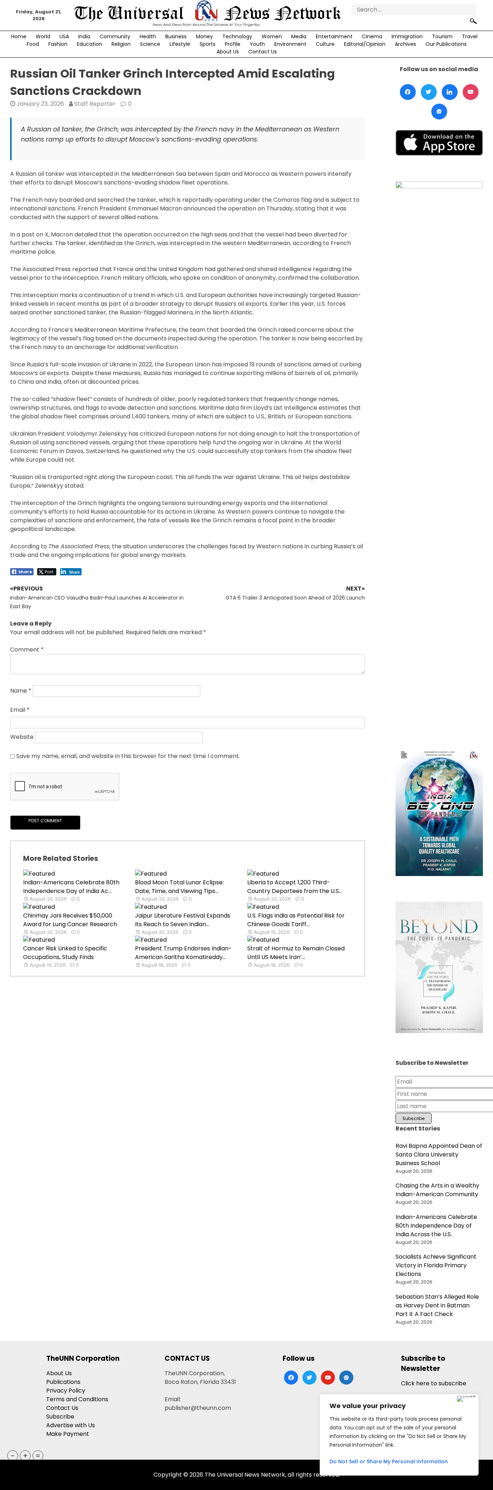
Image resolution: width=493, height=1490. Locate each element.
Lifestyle (180, 44)
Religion (121, 44)
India (84, 36)
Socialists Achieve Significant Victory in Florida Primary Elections (436, 1265)
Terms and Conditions (77, 1399)
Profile (232, 44)
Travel (469, 36)
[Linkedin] (449, 92)
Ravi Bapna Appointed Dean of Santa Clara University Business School (439, 1154)
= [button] (37, 1456)
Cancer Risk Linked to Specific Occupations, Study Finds (65, 952)
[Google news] (439, 111)
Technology (237, 36)
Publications (63, 1382)
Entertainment (334, 36)
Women (272, 36)
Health (148, 36)
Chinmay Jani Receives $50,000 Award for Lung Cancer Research (70, 919)
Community (115, 36)
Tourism (442, 36)
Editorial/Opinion (364, 44)
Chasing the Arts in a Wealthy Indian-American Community (437, 1189)
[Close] (466, 1399)
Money (204, 36)
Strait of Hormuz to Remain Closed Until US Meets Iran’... (296, 952)
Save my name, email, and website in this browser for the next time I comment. (128, 756)
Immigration (407, 36)
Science (150, 44)
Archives (405, 44)
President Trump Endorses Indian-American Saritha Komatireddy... (183, 952)
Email (20, 710)
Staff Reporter (94, 104)
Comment (27, 649)
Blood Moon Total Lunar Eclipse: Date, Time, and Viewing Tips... (179, 886)
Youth (257, 44)
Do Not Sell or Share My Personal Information (389, 1461)
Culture (325, 44)
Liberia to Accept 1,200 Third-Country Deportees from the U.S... (294, 886)
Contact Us (262, 51)
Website (22, 737)
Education (89, 44)
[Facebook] (407, 92)
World (43, 36)
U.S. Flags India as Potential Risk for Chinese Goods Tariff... (296, 919)
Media (298, 36)
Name (20, 691)
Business (176, 36)
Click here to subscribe (433, 1383)
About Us (228, 51)
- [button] (13, 1456)
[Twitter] (428, 92)
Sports (207, 44)
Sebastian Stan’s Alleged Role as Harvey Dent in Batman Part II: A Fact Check (437, 1305)
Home (18, 36)
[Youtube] (470, 92)
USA (64, 36)
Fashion (57, 44)
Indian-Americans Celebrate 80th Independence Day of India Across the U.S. (436, 1225)
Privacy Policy (65, 1390)
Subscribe (60, 1416)
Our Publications (446, 44)
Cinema (372, 36)
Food (33, 44)
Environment (290, 44)
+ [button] (25, 1456)
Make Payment (67, 1434)
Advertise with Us (70, 1425)
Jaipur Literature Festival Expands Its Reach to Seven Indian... (182, 919)
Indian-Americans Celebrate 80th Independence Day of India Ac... (71, 886)
